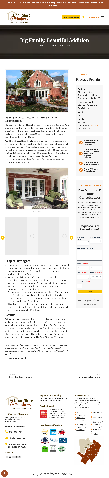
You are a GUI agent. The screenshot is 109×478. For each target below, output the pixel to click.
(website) (94, 125)
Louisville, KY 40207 (17, 446)
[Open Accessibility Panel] (4, 473)
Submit (89, 292)
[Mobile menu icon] (102, 17)
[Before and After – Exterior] (64, 236)
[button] (3, 238)
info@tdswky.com (17, 438)
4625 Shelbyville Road (18, 444)
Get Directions (92, 17)
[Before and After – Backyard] (32, 236)
